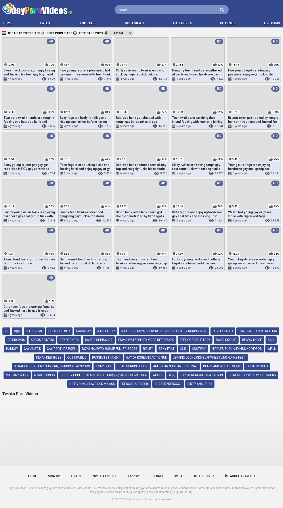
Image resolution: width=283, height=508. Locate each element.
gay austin (32, 348)
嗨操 (17, 331)
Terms (157, 476)
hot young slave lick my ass (92, 384)
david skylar (226, 340)
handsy (12, 348)
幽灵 (171, 375)
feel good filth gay (195, 340)
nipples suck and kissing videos (237, 348)
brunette (256, 267)
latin (24, 79)
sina (271, 340)
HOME (7, 23)
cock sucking (255, 220)
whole (158, 375)
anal (206, 79)
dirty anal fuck (199, 384)
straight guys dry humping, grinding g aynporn (52, 366)
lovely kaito (223, 331)
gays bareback (191, 79)
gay (193, 267)
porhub (201, 173)
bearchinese (252, 340)
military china (17, 375)
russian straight (106, 357)
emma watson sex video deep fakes (146, 340)
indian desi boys (48, 357)
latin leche (36, 79)
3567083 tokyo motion (258, 331)
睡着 (183, 348)
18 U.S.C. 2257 (203, 476)
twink (255, 79)
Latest (46, 23)
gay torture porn (61, 348)
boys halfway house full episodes (109, 348)
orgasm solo (257, 366)
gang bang (151, 267)
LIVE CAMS (272, 23)
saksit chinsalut (99, 340)
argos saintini (42, 340)
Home (32, 476)
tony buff (104, 366)
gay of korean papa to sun (201, 375)
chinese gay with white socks (252, 375)
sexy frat (167, 348)
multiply (199, 348)
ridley (148, 348)
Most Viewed (134, 23)
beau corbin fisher (132, 366)
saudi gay (83, 331)
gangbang (94, 220)
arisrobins (16, 340)
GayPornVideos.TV (136, 499)
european (89, 267)
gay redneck (69, 340)
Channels (228, 23)
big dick (94, 126)
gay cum (146, 79)
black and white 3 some (222, 366)
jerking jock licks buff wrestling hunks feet (209, 357)
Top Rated (88, 23)
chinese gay (106, 331)
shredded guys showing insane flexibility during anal (164, 331)
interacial (34, 331)
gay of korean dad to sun (146, 357)
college (137, 267)
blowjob (263, 173)
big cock (31, 126)
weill (272, 348)
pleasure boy (59, 331)
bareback (90, 79)
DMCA (178, 476)
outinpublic (76, 357)
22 (6, 331)
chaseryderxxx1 (168, 384)
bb (148, 173)
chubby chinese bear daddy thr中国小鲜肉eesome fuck (104, 375)
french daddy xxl (135, 384)
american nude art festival (175, 366)
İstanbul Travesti (240, 476)
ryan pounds (44, 375)
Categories (182, 23)
